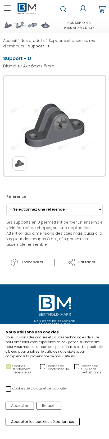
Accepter (19, 405)
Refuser (49, 405)
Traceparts (31, 262)
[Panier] (102, 9)
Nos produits (33, 40)
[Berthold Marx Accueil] (26, 8)
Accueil (10, 40)
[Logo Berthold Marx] (54, 310)
